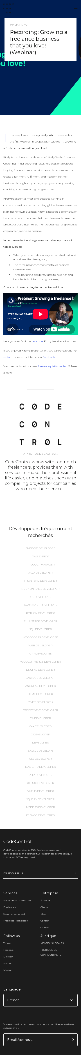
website (8, 357)
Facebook (49, 357)
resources (37, 341)
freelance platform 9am (53, 366)
